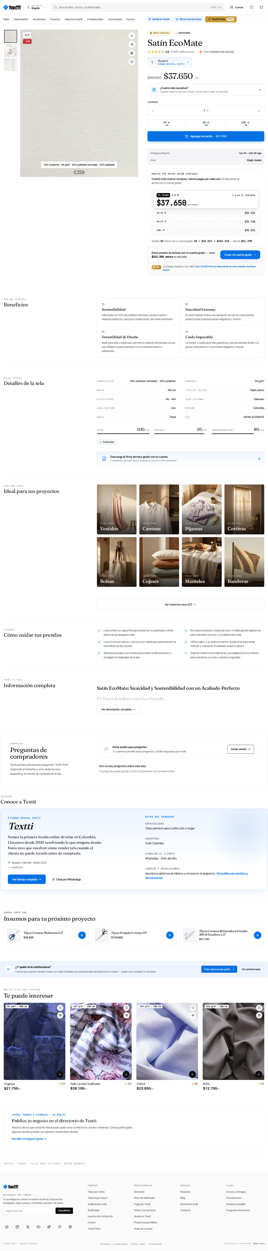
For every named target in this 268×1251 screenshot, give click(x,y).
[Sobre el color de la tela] (131, 61)
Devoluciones (233, 1197)
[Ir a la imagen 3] (81, 172)
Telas (6, 19)
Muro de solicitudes (144, 1197)
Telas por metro (96, 1191)
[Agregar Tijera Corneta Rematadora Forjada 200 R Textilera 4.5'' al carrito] (257, 935)
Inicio (8, 1163)
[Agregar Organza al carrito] (59, 1074)
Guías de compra (143, 1228)
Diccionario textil (189, 1204)
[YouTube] (38, 1226)
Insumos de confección (100, 1216)
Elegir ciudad (254, 160)
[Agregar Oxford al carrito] (192, 1074)
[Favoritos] (251, 7)
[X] (27, 1226)
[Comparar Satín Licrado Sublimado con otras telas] (126, 1015)
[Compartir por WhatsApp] (131, 53)
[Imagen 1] (10, 36)
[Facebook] (6, 1226)
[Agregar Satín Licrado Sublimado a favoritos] (126, 1008)
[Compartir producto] (131, 44)
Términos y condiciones (114, 1244)
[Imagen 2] (10, 50)
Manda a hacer (74, 19)
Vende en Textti (160, 19)
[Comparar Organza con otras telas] (60, 1015)
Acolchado (39, 19)
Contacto (185, 1210)
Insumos (55, 19)
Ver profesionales (251, 969)
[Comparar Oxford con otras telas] (193, 1015)
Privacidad (155, 1244)
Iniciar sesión (239, 749)
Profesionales (95, 19)
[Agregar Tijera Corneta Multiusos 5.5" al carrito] (82, 935)
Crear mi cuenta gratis (238, 254)
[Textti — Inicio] (12, 7)
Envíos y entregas (236, 1191)
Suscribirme (64, 1210)
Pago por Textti (142, 1204)
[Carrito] (261, 7)
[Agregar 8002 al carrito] (258, 1074)
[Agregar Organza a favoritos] (60, 1008)
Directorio (139, 1191)
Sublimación (21, 19)
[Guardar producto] (131, 35)
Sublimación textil (97, 1204)
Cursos (130, 19)
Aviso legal (138, 1244)
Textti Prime (222, 19)
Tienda (21, 1163)
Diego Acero (259, 1243)
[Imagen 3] (10, 64)
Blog (182, 1197)
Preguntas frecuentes (238, 1210)
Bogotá (165, 153)
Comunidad (115, 19)
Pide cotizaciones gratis (217, 969)
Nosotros (185, 1191)
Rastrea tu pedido (235, 1204)
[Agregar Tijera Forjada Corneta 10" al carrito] (170, 935)
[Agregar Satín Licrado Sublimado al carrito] (126, 1074)
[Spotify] (70, 1226)
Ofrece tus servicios (190, 19)
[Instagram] (17, 1226)
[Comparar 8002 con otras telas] (259, 1015)
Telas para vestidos (45, 1163)
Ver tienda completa (24, 879)
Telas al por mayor (98, 1197)
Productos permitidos (145, 1222)
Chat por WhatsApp (68, 879)
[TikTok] (49, 1226)
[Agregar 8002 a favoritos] (259, 1008)
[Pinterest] (59, 1226)
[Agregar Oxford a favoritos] (193, 1008)
